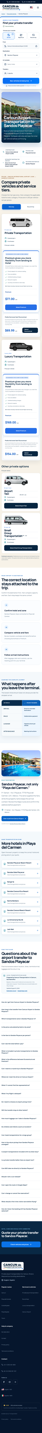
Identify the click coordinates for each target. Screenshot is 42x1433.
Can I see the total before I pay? (12, 1044)
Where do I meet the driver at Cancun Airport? (17, 1077)
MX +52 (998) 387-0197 (29, 2)
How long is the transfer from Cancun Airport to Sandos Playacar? (21, 1010)
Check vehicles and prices (20, 1244)
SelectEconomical (28, 330)
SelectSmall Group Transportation (21, 548)
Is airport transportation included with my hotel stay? (20, 1152)
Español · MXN (8, 1395)
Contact (4, 1338)
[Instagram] (9, 1382)
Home (3, 14)
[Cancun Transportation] (11, 7)
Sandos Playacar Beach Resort (17, 823)
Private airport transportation (30, 1293)
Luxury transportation (28, 1305)
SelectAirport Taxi (21, 506)
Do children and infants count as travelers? (16, 1127)
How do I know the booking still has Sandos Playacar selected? (20, 1210)
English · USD (8, 1389)
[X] (15, 1382)
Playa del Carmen (11, 14)
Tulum (3, 1318)
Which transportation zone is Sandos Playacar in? (19, 1019)
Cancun (4, 1293)
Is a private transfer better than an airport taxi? (18, 1160)
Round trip (30, 207)
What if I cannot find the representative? (16, 1085)
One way (11, 207)
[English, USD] (31, 7)
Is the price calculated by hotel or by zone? (16, 1027)
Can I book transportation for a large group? (17, 1135)
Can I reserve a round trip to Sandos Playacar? (17, 1069)
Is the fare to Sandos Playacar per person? (16, 1035)
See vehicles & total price (19, 81)
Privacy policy (5, 1344)
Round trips (25, 1299)
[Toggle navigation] (37, 7)
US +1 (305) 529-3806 (14, 2)
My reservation (6, 1332)
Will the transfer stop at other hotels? (15, 1110)
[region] (21, 718)
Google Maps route (22, 991)
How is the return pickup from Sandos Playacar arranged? (18, 1143)
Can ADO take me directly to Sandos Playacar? (18, 1168)
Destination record (11, 991)
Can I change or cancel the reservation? (15, 1193)
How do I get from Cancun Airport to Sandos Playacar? (20, 1002)
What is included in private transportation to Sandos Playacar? (20, 1052)
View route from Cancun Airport (13, 818)
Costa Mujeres (5, 1305)
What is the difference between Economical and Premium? (18, 1060)
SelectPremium (21, 307)
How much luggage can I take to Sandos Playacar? (19, 1118)
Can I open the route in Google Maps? (14, 1185)
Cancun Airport (26, 1312)
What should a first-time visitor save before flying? (19, 1202)
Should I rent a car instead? (11, 1177)
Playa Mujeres (5, 1312)
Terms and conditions (8, 1351)
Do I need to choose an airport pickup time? (16, 1102)
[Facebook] (4, 1382)
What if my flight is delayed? (11, 1094)
